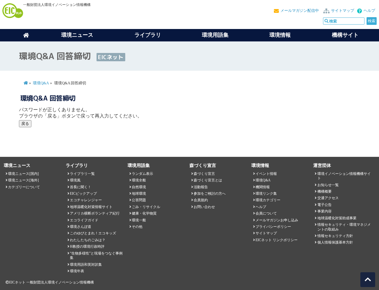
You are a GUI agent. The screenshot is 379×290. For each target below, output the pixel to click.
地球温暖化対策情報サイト (91, 207)
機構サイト (345, 35)
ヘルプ (369, 11)
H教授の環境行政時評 (87, 246)
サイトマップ (342, 11)
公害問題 (139, 200)
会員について (266, 213)
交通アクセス (328, 198)
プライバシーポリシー (273, 227)
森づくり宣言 (204, 174)
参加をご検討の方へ (210, 193)
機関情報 (263, 187)
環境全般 (139, 180)
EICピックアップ (83, 193)
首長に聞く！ (80, 187)
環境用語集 (215, 35)
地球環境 (139, 193)
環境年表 (77, 271)
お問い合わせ (204, 207)
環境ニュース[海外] (23, 180)
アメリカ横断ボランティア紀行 (95, 213)
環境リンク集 (266, 193)
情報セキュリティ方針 (335, 236)
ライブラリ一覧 (82, 174)
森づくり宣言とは (208, 180)
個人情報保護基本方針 (335, 242)
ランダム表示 (142, 174)
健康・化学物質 (144, 213)
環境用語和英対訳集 (86, 264)
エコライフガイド (84, 220)
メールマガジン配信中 (299, 11)
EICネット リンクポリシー (277, 240)
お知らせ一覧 (328, 185)
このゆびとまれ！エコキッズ (93, 233)
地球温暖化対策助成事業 (336, 218)
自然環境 (139, 187)
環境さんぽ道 (80, 227)
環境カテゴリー (268, 200)
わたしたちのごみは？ (87, 240)
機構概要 (324, 191)
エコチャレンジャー (86, 200)
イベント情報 (266, 174)
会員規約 (201, 200)
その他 (137, 227)
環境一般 (139, 220)
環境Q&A (41, 83)
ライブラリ (147, 35)
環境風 (75, 180)
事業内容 (324, 211)
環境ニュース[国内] (23, 174)
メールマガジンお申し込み (277, 220)
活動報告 (201, 187)
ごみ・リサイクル (146, 207)
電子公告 (324, 205)
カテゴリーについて (24, 187)
